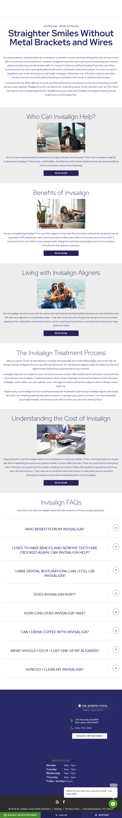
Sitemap (58, 808)
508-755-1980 (83, 728)
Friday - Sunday (55, 781)
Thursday (52, 777)
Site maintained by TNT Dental (98, 808)
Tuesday (51, 769)
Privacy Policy (72, 808)
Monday (51, 765)
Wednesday (53, 773)
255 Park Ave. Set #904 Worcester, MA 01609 (87, 721)
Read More (61, 253)
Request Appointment (90, 736)
